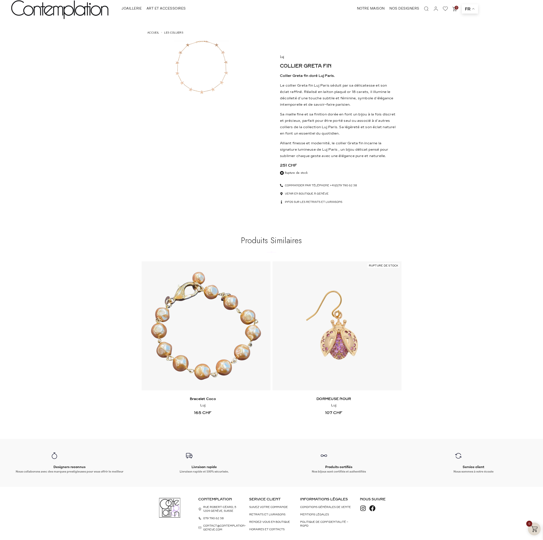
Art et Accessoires (166, 8)
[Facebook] (372, 508)
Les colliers (173, 32)
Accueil (153, 32)
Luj (282, 56)
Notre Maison (371, 8)
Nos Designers (404, 8)
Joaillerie (132, 8)
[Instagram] (363, 508)
